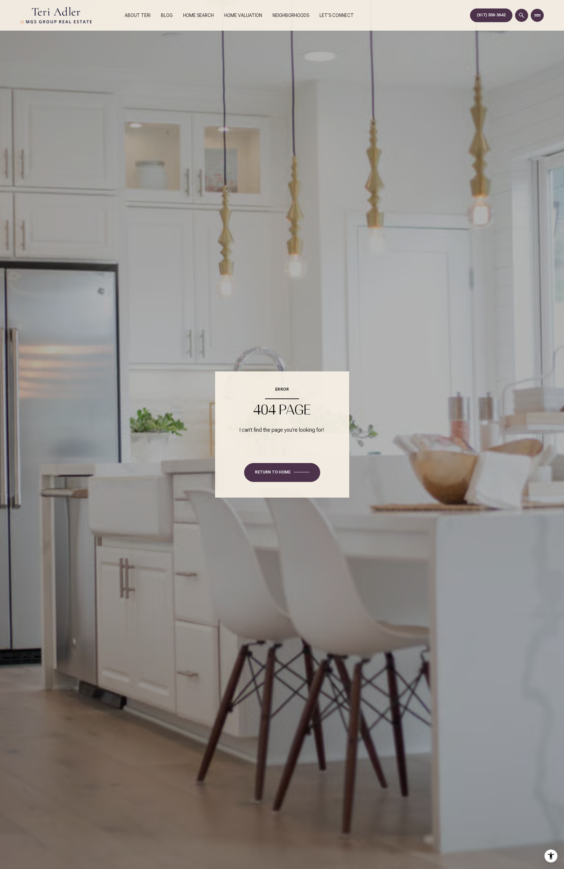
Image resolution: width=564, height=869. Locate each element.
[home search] (521, 15)
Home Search (198, 15)
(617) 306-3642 (491, 15)
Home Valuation (243, 15)
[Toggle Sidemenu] (537, 15)
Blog (167, 15)
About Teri (137, 15)
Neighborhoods (291, 15)
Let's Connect (337, 15)
